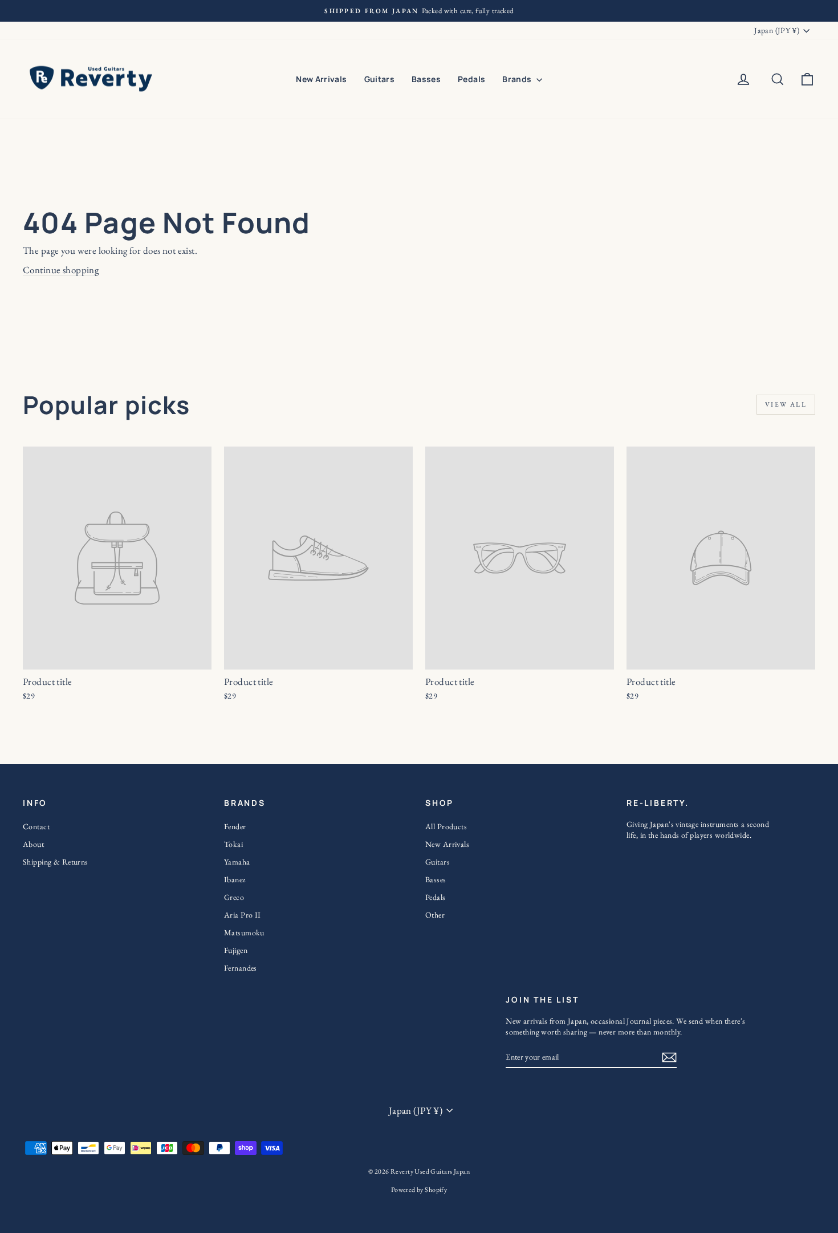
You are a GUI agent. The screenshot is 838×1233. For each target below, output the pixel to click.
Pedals (471, 79)
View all (786, 404)
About (33, 844)
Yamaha (237, 862)
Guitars (379, 79)
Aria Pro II (242, 915)
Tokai (233, 844)
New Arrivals (321, 79)
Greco (234, 897)
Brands (517, 79)
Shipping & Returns (55, 862)
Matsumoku (244, 932)
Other (435, 915)
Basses (426, 79)
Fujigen (235, 950)
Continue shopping (61, 269)
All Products (446, 826)
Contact (36, 826)
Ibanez (235, 879)
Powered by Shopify (419, 1189)
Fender (235, 826)
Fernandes (240, 968)
